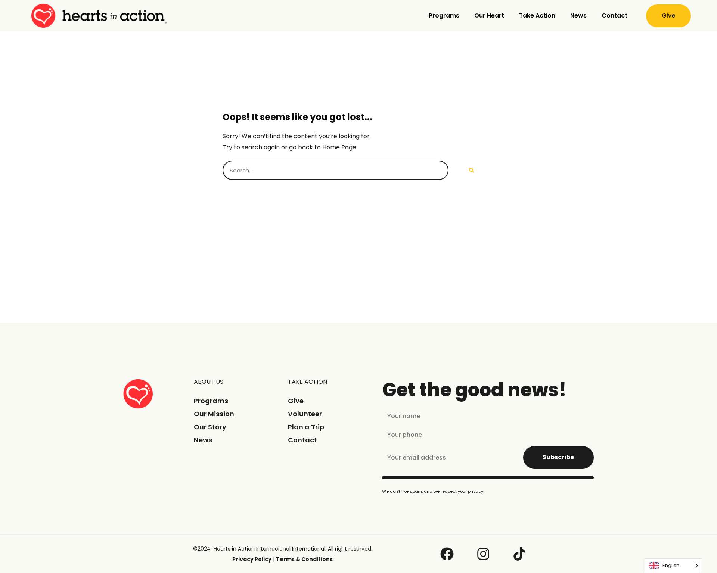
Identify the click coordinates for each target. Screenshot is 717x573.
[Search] (471, 170)
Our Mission (214, 413)
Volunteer (305, 413)
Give (296, 400)
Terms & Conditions (304, 559)
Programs (444, 15)
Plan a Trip (306, 427)
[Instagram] (483, 554)
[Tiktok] (519, 554)
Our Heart (489, 15)
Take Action (537, 15)
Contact (614, 15)
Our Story (210, 427)
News (578, 15)
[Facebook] (447, 554)
